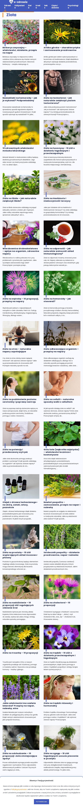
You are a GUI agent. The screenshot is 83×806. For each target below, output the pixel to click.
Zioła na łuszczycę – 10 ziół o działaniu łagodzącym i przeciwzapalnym (59, 151)
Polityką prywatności (19, 789)
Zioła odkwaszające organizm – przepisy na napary (61, 350)
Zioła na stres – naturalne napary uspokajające (17, 350)
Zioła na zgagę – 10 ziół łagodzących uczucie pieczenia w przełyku (61, 756)
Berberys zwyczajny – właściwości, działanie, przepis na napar (20, 50)
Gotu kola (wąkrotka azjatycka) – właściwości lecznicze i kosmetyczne (61, 452)
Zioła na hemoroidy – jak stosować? (57, 300)
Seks (46, 6)
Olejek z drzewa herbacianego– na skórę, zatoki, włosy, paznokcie (20, 505)
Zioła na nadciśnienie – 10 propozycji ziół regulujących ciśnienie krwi (18, 605)
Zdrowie (7, 6)
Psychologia (73, 6)
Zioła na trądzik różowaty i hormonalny (58, 704)
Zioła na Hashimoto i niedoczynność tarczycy (57, 199)
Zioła (29, 6)
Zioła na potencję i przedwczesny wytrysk (15, 450)
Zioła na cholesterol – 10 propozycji (57, 604)
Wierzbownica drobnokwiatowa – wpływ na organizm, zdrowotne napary (21, 251)
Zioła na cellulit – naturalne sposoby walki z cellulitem (59, 400)
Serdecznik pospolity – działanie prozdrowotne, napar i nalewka (62, 553)
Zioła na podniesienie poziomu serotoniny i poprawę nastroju (19, 400)
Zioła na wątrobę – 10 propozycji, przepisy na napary (21, 300)
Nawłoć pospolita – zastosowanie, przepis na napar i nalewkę (62, 505)
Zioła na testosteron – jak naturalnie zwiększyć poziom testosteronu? (60, 100)
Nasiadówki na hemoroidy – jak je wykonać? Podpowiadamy (20, 99)
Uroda (38, 6)
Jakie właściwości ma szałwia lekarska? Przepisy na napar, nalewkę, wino (19, 706)
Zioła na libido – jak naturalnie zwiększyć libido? (19, 199)
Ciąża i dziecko (55, 6)
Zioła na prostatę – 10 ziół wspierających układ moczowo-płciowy (20, 555)
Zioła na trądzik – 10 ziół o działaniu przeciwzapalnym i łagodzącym (60, 655)
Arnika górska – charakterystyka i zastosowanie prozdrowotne (62, 49)
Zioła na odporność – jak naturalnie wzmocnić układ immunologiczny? (59, 251)
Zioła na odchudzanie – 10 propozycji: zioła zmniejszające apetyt (20, 756)
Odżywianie (19, 6)
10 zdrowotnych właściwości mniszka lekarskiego (18, 149)
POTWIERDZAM (41, 802)
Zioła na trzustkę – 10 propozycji (20, 653)
